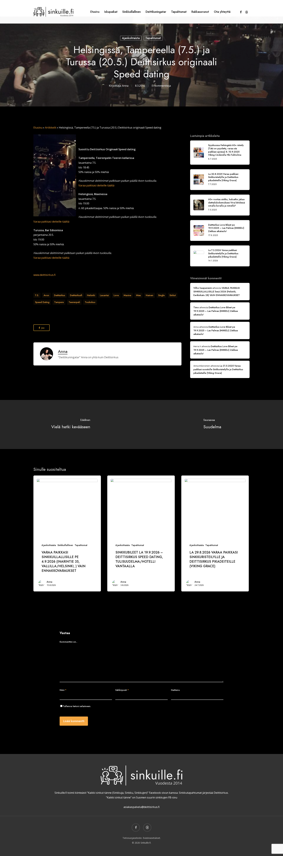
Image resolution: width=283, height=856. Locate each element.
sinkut (173, 295)
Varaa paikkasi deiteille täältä (96, 185)
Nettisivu (175, 690)
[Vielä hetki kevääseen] (71, 424)
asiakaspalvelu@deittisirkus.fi (141, 807)
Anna (125, 85)
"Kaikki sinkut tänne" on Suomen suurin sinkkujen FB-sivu (141, 797)
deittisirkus (59, 295)
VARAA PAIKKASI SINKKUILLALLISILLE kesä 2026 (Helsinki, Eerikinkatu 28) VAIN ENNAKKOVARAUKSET (216, 291)
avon (46, 295)
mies (138, 295)
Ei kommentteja (161, 85)
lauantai (104, 295)
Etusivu (37, 127)
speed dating (42, 302)
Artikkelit (50, 127)
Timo (196, 307)
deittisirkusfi (76, 295)
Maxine (127, 295)
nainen (149, 295)
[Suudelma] (212, 424)
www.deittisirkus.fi (44, 275)
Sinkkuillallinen (65, 545)
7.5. (37, 295)
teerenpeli (74, 302)
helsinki (91, 295)
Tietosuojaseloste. (132, 837)
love (116, 295)
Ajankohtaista (131, 38)
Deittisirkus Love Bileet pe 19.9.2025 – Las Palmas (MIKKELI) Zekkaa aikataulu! (215, 311)
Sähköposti (122, 690)
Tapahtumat (153, 38)
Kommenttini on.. (68, 641)
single (161, 295)
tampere (59, 302)
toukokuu (90, 302)
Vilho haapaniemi (202, 288)
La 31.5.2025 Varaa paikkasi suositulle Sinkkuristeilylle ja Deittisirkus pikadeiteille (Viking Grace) (218, 369)
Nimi (63, 690)
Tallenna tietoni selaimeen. (77, 706)
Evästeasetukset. (152, 837)
